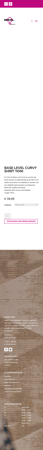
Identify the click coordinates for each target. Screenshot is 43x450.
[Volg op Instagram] (10, 4)
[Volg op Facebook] (6, 4)
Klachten (7, 385)
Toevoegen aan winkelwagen (21, 221)
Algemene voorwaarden (13, 388)
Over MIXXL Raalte (11, 360)
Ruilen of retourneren (11, 382)
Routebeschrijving (10, 362)
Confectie (7, 205)
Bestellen (7, 376)
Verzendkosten (9, 379)
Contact (7, 365)
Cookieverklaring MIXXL (12, 392)
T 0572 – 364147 (10, 342)
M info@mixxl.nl (10, 344)
